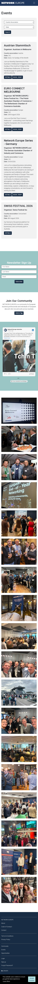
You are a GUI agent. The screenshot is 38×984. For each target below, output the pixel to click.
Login (3, 958)
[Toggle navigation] (34, 3)
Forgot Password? (7, 965)
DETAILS (8, 77)
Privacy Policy (5, 939)
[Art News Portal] (12, 3)
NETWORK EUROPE (7, 920)
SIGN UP (18, 313)
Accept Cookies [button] (31, 979)
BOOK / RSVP (17, 77)
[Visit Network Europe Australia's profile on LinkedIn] (5, 330)
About (3, 923)
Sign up (3, 962)
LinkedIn (5, 971)
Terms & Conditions (7, 936)
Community (4, 946)
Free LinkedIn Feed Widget (20, 381)
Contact (3, 930)
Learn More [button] (6, 981)
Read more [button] (7, 338)
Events (3, 950)
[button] (2, 351)
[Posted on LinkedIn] (33, 330)
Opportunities (5, 953)
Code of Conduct (6, 927)
